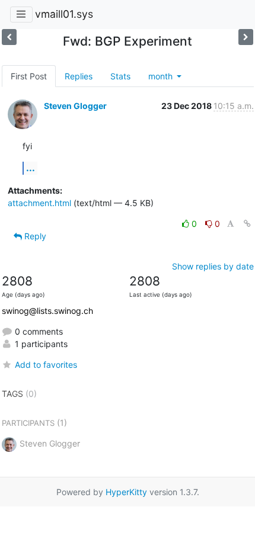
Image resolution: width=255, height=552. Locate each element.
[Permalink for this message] (247, 223)
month (161, 76)
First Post (29, 76)
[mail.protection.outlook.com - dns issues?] (9, 37)
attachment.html (39, 203)
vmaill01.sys (64, 14)
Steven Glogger (75, 106)
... (30, 168)
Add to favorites (46, 365)
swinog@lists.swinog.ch (47, 311)
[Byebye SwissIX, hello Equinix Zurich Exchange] (245, 37)
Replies (79, 76)
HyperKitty (126, 492)
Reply (34, 236)
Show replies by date (213, 266)
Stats (120, 76)
